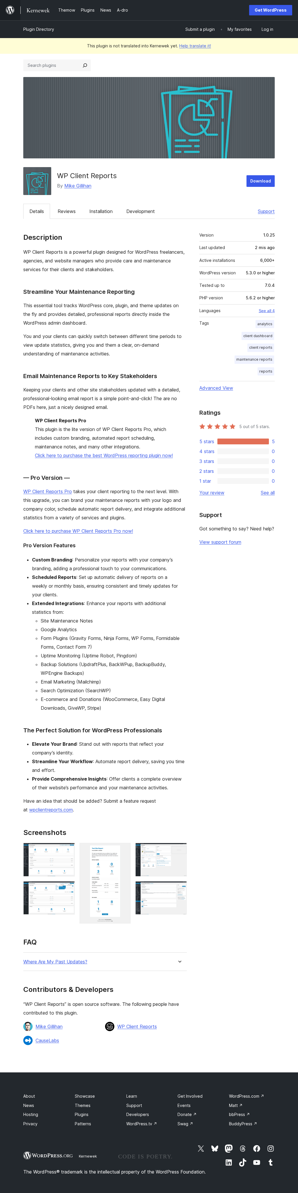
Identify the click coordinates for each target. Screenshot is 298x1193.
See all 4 (267, 310)
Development (140, 211)
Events (184, 1105)
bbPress (239, 1114)
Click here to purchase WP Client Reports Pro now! (78, 531)
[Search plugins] (85, 65)
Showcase (85, 1096)
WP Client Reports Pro (47, 491)
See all (268, 493)
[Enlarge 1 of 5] (67, 851)
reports (265, 371)
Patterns (83, 1123)
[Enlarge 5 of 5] (179, 889)
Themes (83, 1105)
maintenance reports (254, 359)
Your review (211, 493)
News (28, 1105)
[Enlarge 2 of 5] (67, 889)
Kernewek (88, 1156)
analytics (264, 324)
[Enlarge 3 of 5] (123, 851)
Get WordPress (271, 10)
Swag (185, 1123)
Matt (236, 1105)
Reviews (67, 211)
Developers (137, 1114)
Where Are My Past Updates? (55, 962)
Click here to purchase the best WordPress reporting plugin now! (104, 455)
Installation (101, 211)
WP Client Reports (137, 1026)
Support (266, 211)
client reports (260, 347)
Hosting (30, 1114)
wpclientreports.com (51, 810)
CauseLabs (47, 1040)
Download (260, 180)
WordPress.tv (141, 1123)
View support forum (220, 542)
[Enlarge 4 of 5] (179, 851)
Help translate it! (195, 45)
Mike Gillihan (77, 186)
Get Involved (190, 1096)
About (29, 1096)
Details (36, 211)
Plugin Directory (38, 29)
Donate (187, 1114)
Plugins (81, 1114)
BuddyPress (243, 1123)
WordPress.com (246, 1096)
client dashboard (257, 336)
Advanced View (216, 388)
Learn (131, 1096)
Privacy (30, 1123)
